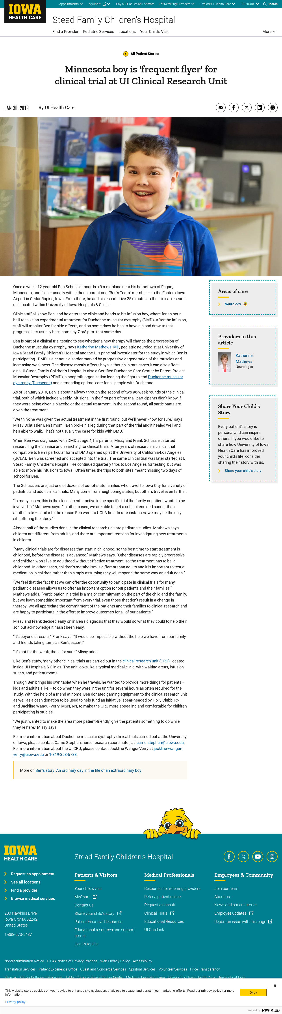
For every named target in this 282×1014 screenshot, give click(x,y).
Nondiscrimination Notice (24, 961)
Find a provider (24, 890)
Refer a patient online (162, 896)
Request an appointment (32, 874)
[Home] (25, 11)
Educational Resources (164, 921)
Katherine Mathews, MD (98, 347)
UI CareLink (154, 929)
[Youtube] (257, 856)
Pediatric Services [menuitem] (98, 31)
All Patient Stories (145, 54)
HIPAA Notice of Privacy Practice (72, 961)
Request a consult (159, 904)
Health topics (85, 944)
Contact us (83, 905)
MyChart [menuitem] (95, 4)
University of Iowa (231, 977)
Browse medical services (33, 898)
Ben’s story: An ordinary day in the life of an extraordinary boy (88, 770)
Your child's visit (88, 888)
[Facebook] (229, 856)
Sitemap (10, 977)
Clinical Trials (156, 913)
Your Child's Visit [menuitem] (154, 31)
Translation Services (20, 969)
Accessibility (142, 961)
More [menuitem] (267, 31)
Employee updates (230, 913)
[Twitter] (243, 856)
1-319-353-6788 (63, 754)
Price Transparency (205, 969)
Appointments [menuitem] (69, 4)
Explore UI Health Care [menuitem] (215, 4)
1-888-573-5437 (18, 934)
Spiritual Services (142, 969)
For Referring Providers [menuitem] (174, 4)
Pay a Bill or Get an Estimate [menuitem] (135, 4)
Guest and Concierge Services (103, 969)
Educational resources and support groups (104, 932)
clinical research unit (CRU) (146, 661)
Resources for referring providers (172, 888)
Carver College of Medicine (40, 977)
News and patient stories (235, 904)
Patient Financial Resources (98, 921)
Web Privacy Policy (115, 961)
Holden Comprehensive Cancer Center (94, 977)
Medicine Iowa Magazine (145, 977)
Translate (247, 4)
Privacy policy (15, 1002)
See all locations (25, 882)
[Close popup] (275, 985)
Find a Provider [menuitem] (65, 31)
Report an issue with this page (240, 921)
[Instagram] (272, 856)
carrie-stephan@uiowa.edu (160, 742)
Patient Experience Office (58, 969)
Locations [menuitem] (127, 31)
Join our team (226, 888)
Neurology (233, 304)
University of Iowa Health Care (191, 977)
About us (222, 896)
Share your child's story (243, 471)
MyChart (82, 897)
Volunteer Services (173, 969)
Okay (253, 992)
